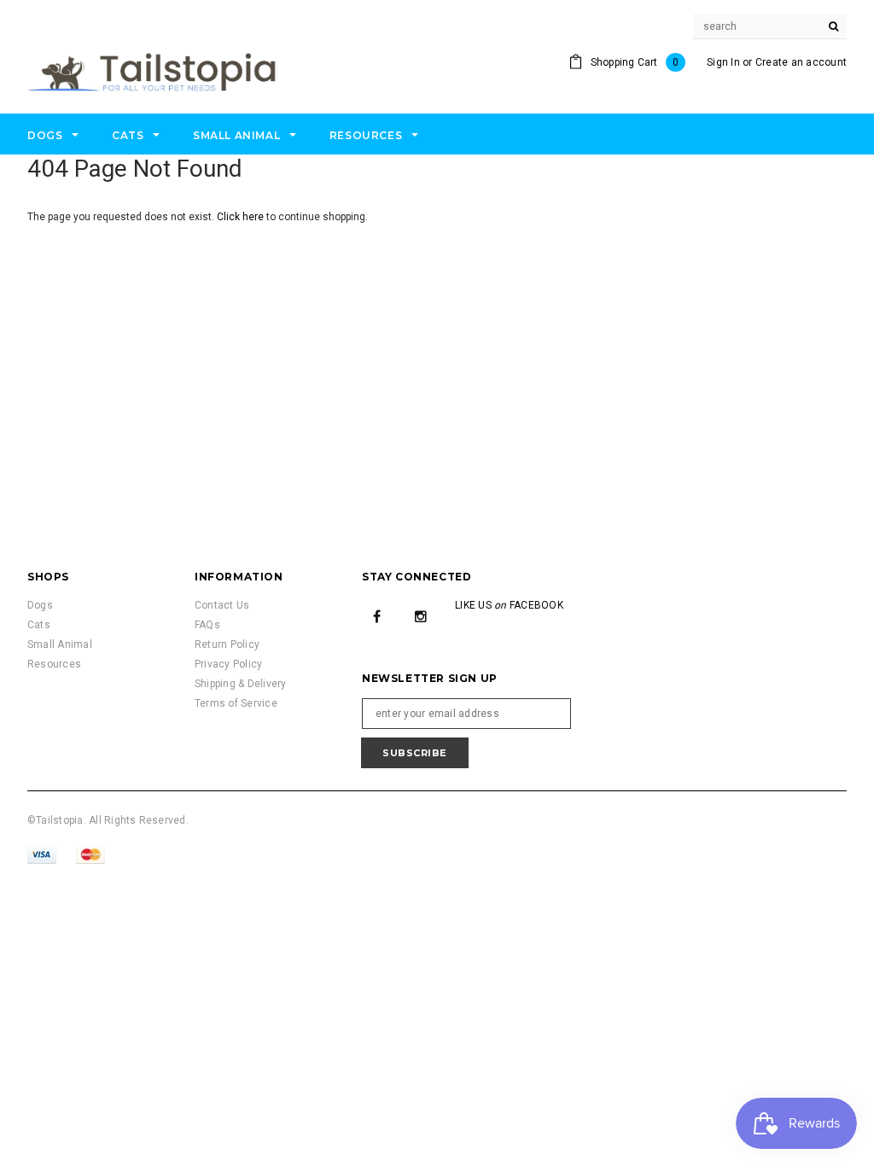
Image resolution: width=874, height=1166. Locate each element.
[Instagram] (420, 615)
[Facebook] (377, 615)
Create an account (801, 62)
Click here (241, 217)
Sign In (723, 62)
